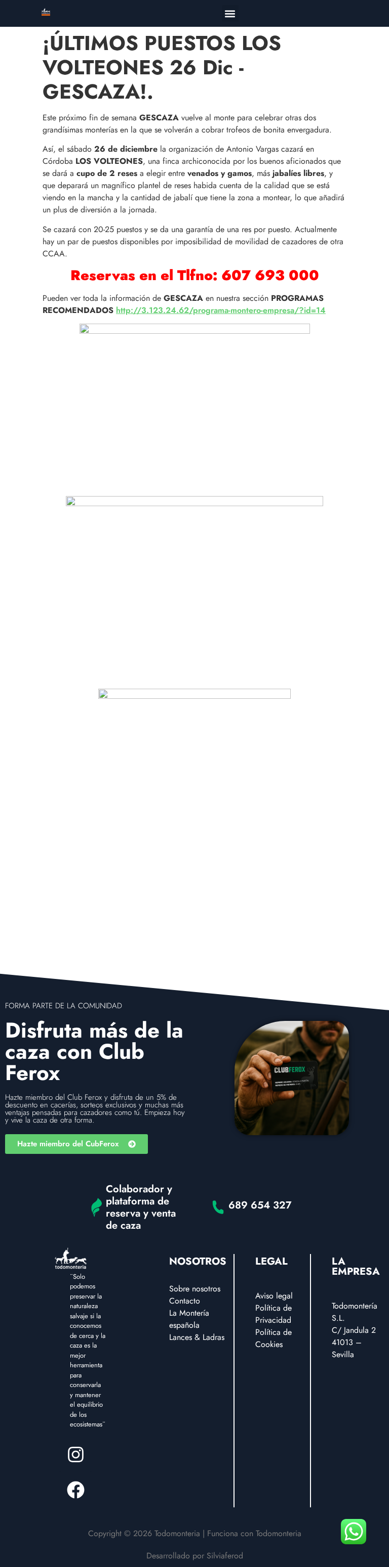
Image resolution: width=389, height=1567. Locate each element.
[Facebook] (75, 1489)
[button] (230, 13)
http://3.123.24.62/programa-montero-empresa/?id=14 (221, 310)
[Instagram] (75, 1454)
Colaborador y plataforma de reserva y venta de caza (141, 1207)
